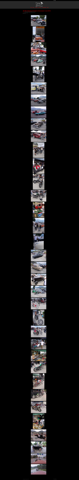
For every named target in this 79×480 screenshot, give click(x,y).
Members (36, 7)
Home (31, 7)
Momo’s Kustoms (44, 7)
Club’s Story (39, 7)
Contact (48, 7)
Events (33, 7)
